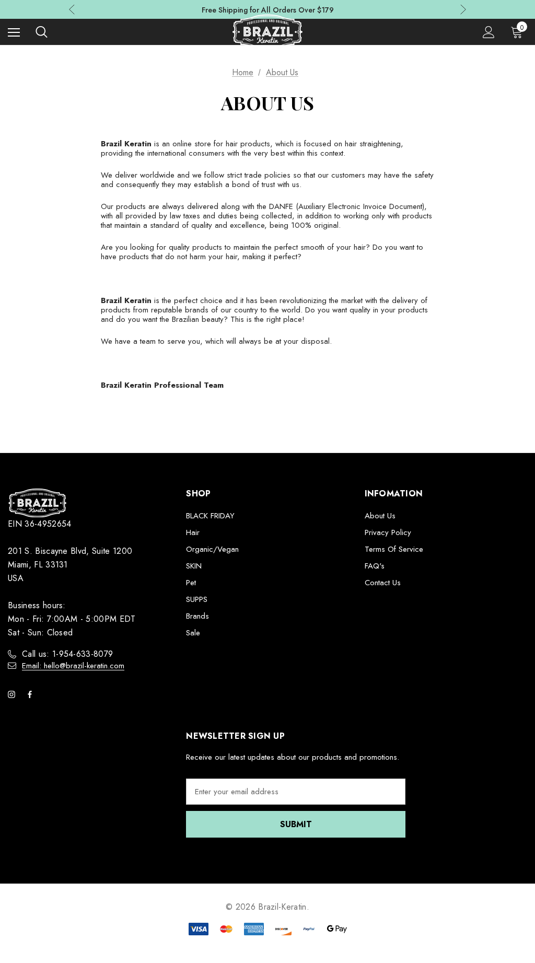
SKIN (194, 566)
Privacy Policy (388, 532)
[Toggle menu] (14, 32)
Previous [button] (71, 9)
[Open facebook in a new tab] (32, 694)
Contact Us (383, 582)
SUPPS (196, 599)
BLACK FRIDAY (210, 515)
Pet (191, 582)
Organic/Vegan (212, 549)
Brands (197, 616)
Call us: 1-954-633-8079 (67, 654)
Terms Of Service (394, 549)
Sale (193, 633)
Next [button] (463, 9)
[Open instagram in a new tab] (13, 694)
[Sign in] (489, 32)
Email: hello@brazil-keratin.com (73, 665)
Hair (193, 532)
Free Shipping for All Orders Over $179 (268, 10)
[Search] (42, 32)
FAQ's (375, 566)
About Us (380, 515)
